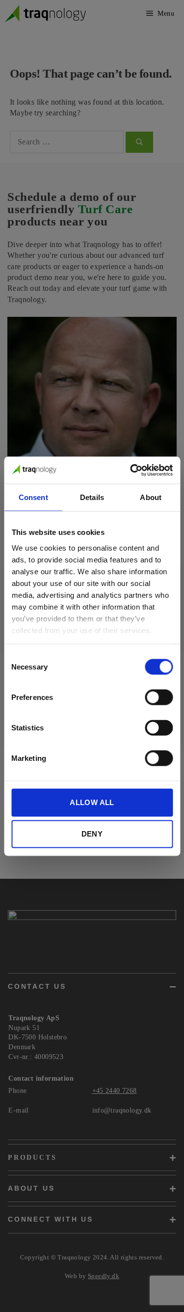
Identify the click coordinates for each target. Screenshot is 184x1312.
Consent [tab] (33, 497)
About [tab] (150, 497)
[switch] (159, 697)
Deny (92, 834)
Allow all (92, 802)
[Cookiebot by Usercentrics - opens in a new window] (131, 470)
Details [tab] (92, 497)
